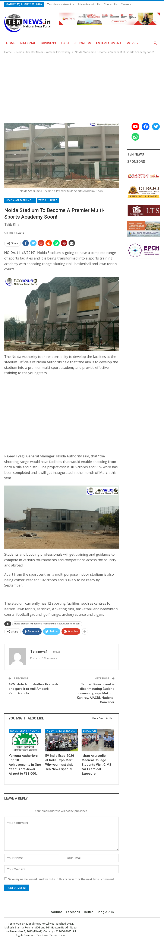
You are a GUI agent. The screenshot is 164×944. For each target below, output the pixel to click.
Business (48, 43)
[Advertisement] (82, 86)
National (28, 43)
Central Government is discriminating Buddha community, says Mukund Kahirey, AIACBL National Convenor (95, 693)
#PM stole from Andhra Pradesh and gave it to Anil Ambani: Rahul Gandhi (33, 688)
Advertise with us (89, 4)
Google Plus (105, 912)
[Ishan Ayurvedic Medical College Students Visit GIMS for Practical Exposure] (98, 740)
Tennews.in (15, 923)
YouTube (56, 912)
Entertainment (109, 43)
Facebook (73, 912)
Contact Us (111, 4)
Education (82, 43)
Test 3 (42, 200)
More (130, 43)
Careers (126, 4)
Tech (65, 43)
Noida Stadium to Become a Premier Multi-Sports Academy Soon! (47, 624)
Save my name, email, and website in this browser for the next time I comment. (61, 879)
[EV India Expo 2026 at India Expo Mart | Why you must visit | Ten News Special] (61, 740)
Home (10, 43)
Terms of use (57, 935)
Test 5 (53, 200)
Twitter (88, 912)
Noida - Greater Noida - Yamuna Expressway (21, 200)
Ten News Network (59, 4)
